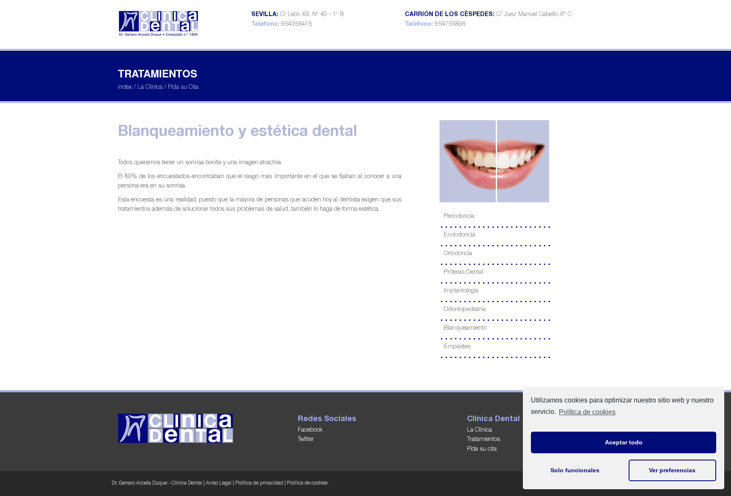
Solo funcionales (574, 470)
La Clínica (149, 88)
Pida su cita (482, 449)
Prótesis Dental (463, 272)
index (125, 88)
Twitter (306, 440)
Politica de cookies (307, 483)
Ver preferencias (672, 470)
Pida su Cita (183, 88)
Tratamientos (483, 440)
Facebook (310, 430)
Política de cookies (587, 412)
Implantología (461, 291)
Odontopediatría (465, 309)
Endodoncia (459, 235)
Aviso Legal (218, 483)
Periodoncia (459, 216)
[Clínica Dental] (159, 21)
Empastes (457, 347)
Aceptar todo (624, 442)
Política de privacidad (259, 483)
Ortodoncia (458, 254)
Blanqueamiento (465, 328)
